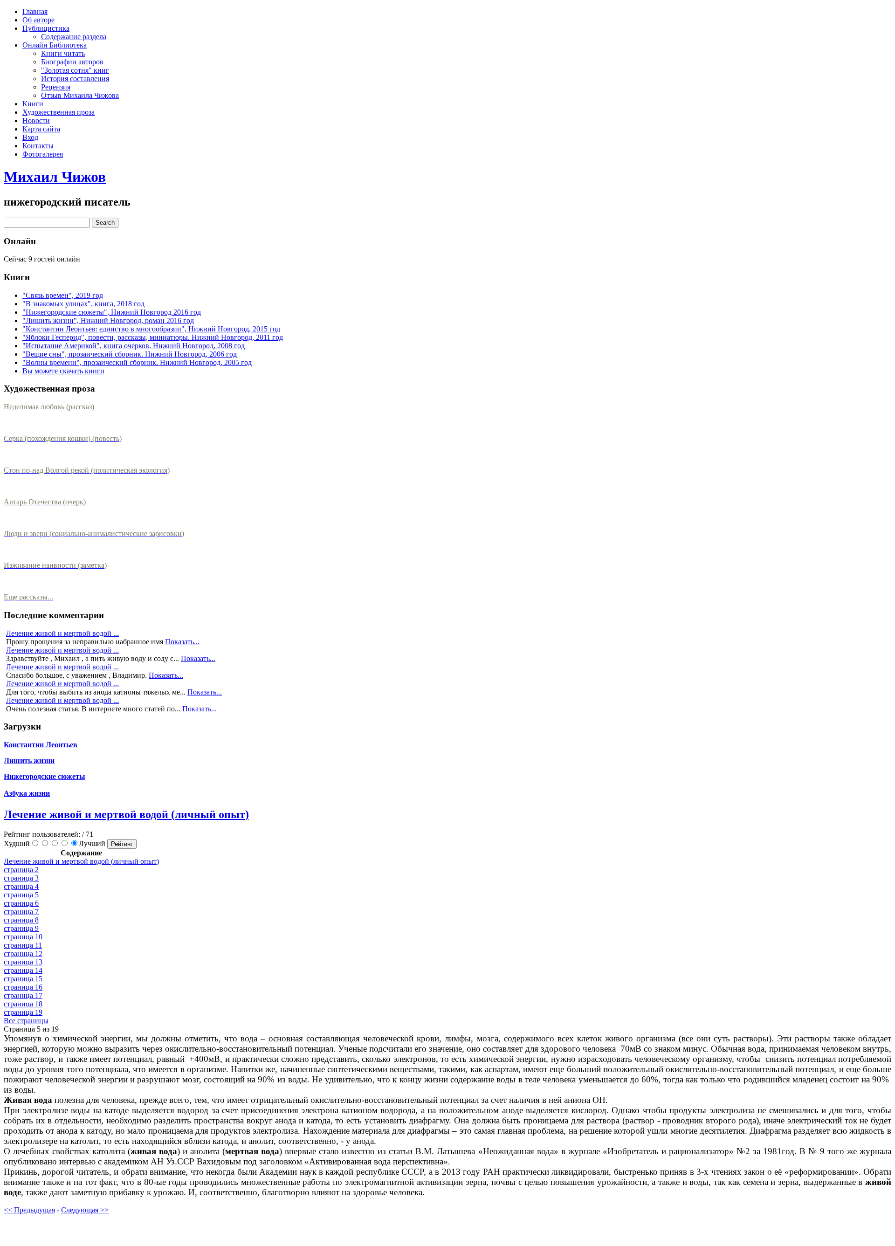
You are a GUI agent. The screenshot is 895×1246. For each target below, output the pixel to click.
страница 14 (23, 970)
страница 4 (21, 886)
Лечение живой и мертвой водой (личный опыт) (126, 814)
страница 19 (23, 1012)
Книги (32, 104)
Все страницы (26, 1021)
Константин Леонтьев (40, 745)
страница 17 (23, 995)
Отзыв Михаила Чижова (80, 95)
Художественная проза (58, 112)
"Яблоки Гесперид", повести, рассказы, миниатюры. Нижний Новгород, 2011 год (152, 337)
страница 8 (21, 920)
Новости (36, 120)
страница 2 (21, 870)
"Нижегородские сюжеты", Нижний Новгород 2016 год (111, 312)
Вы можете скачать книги (63, 371)
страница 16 (23, 987)
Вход (30, 137)
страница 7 (21, 912)
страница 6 (21, 903)
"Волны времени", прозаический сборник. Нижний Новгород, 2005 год (137, 362)
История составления (75, 79)
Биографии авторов (72, 62)
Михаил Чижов (55, 176)
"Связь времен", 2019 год (62, 295)
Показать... (182, 642)
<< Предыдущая (29, 1210)
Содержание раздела (73, 37)
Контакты (38, 146)
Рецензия (55, 87)
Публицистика (45, 28)
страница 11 (23, 945)
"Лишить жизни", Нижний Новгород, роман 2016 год (108, 320)
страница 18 (23, 1004)
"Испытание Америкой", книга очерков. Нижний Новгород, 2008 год (133, 346)
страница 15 (23, 979)
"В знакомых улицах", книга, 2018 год (83, 304)
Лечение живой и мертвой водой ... (62, 633)
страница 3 (21, 878)
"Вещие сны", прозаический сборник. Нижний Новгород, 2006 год (129, 354)
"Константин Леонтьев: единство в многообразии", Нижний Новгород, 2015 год (151, 329)
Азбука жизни (27, 793)
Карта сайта (41, 129)
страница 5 (21, 895)
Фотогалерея (42, 154)
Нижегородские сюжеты (44, 776)
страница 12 (23, 953)
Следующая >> (85, 1210)
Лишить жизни (29, 760)
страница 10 (23, 937)
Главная (35, 11)
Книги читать (63, 53)
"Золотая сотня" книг (75, 70)
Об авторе (38, 20)
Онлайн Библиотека (54, 45)
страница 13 (23, 962)
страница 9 (21, 928)
